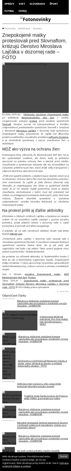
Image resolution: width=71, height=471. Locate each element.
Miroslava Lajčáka (26, 130)
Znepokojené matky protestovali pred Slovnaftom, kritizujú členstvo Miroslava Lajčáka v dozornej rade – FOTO (35, 284)
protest (33, 120)
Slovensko (37, 3)
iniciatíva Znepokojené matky (43, 274)
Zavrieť (63, 456)
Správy (9, 3)
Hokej (23, 11)
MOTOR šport (24, 28)
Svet (22, 3)
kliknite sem (16, 233)
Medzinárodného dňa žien (38, 117)
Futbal (9, 11)
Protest (32, 277)
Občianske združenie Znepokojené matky (46, 114)
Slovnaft (6, 124)
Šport (54, 3)
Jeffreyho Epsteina (58, 137)
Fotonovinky (9, 28)
